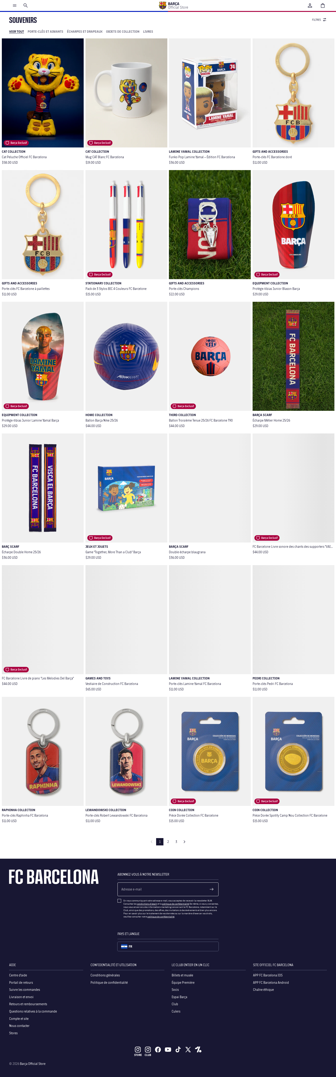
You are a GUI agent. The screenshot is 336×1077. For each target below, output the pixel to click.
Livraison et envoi (21, 997)
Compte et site (19, 1019)
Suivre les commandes (24, 989)
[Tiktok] (178, 1049)
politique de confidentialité (175, 903)
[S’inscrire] (211, 889)
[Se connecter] (310, 5)
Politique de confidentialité (109, 982)
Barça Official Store (32, 1064)
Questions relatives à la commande (33, 1011)
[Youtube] (168, 1049)
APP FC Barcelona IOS (268, 975)
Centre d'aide (18, 975)
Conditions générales (105, 975)
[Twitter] (188, 1049)
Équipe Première (183, 982)
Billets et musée (182, 975)
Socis (175, 989)
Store (138, 1055)
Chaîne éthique (263, 989)
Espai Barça (179, 997)
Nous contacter (19, 1026)
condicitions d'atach (147, 903)
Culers (176, 1011)
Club (175, 1004)
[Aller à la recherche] (25, 5)
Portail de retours (21, 982)
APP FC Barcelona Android (271, 982)
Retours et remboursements (28, 1004)
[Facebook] (158, 1049)
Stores (13, 1033)
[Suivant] (184, 842)
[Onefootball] (198, 1049)
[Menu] (14, 5)
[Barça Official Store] (173, 5)
